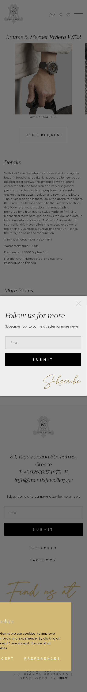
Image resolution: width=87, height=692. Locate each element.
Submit (43, 359)
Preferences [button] (42, 658)
